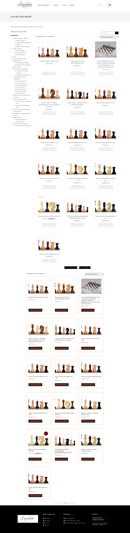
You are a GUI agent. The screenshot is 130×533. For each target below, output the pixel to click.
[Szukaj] (116, 33)
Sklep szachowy (43, 5)
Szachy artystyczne (20, 83)
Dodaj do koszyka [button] (77, 73)
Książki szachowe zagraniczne (23, 65)
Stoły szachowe (17, 67)
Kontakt (72, 5)
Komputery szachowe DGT (20, 59)
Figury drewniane (20, 50)
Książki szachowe (18, 61)
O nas (64, 5)
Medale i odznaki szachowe (23, 46)
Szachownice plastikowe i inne (23, 75)
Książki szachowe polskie (22, 63)
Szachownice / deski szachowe (21, 69)
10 (86, 267)
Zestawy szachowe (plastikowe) (23, 125)
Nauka (56, 5)
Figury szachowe (33, 27)
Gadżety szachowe (20, 40)
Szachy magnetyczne (21, 91)
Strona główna (14, 27)
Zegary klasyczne (20, 121)
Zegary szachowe (18, 117)
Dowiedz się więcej (49, 73)
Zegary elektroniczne (21, 119)
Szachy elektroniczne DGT (20, 99)
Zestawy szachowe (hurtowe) (20, 123)
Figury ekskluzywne (21, 52)
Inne (15, 57)
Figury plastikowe (20, 54)
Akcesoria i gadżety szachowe (21, 38)
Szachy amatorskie (20, 81)
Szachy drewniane (20, 87)
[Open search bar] (100, 5)
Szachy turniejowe (20, 93)
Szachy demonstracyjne (22, 85)
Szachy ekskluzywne (21, 89)
